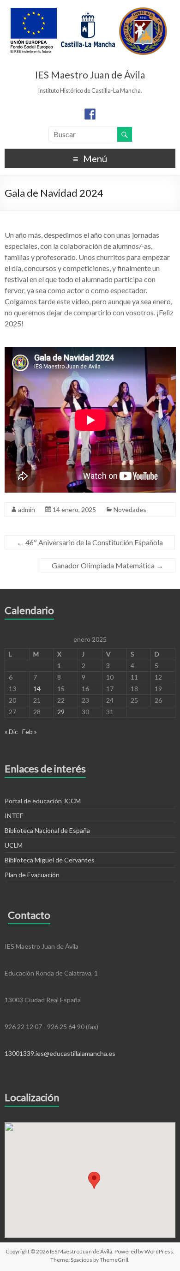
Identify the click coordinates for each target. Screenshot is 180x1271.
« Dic (11, 731)
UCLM (14, 845)
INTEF (14, 815)
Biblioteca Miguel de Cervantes (50, 860)
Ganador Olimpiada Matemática (107, 565)
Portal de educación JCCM (43, 801)
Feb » (29, 731)
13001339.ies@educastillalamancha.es (60, 1053)
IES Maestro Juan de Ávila (90, 74)
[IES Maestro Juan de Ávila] (89, 11)
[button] (94, 1180)
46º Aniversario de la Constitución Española (90, 542)
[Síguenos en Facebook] (90, 114)
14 (37, 689)
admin (26, 509)
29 (61, 712)
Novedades (130, 509)
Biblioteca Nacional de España (47, 830)
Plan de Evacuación (32, 875)
